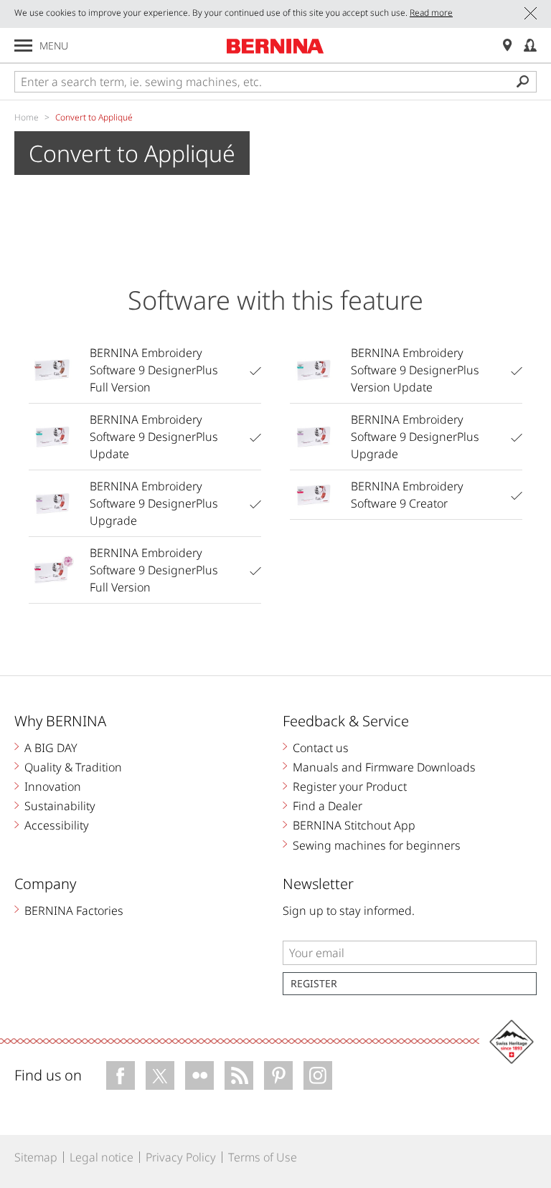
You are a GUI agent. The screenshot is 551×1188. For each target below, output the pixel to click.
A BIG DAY (50, 748)
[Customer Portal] (530, 45)
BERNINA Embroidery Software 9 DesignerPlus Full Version (154, 370)
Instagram (317, 1075)
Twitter (160, 1075)
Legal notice (101, 1157)
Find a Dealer (327, 806)
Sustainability (59, 806)
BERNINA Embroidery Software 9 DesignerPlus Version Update (415, 370)
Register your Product (350, 786)
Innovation (52, 786)
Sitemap (35, 1157)
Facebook (120, 1075)
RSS (239, 1075)
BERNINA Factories (73, 910)
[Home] (275, 46)
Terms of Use (262, 1157)
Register (314, 983)
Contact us (321, 748)
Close (530, 13)
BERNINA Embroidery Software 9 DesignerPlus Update (154, 437)
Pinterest (278, 1075)
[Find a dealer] (507, 45)
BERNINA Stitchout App (354, 825)
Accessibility (56, 825)
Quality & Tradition (73, 767)
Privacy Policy (181, 1157)
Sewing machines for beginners (377, 845)
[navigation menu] (23, 45)
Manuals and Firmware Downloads (384, 767)
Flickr (199, 1075)
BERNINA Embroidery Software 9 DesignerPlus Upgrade (154, 503)
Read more (431, 12)
